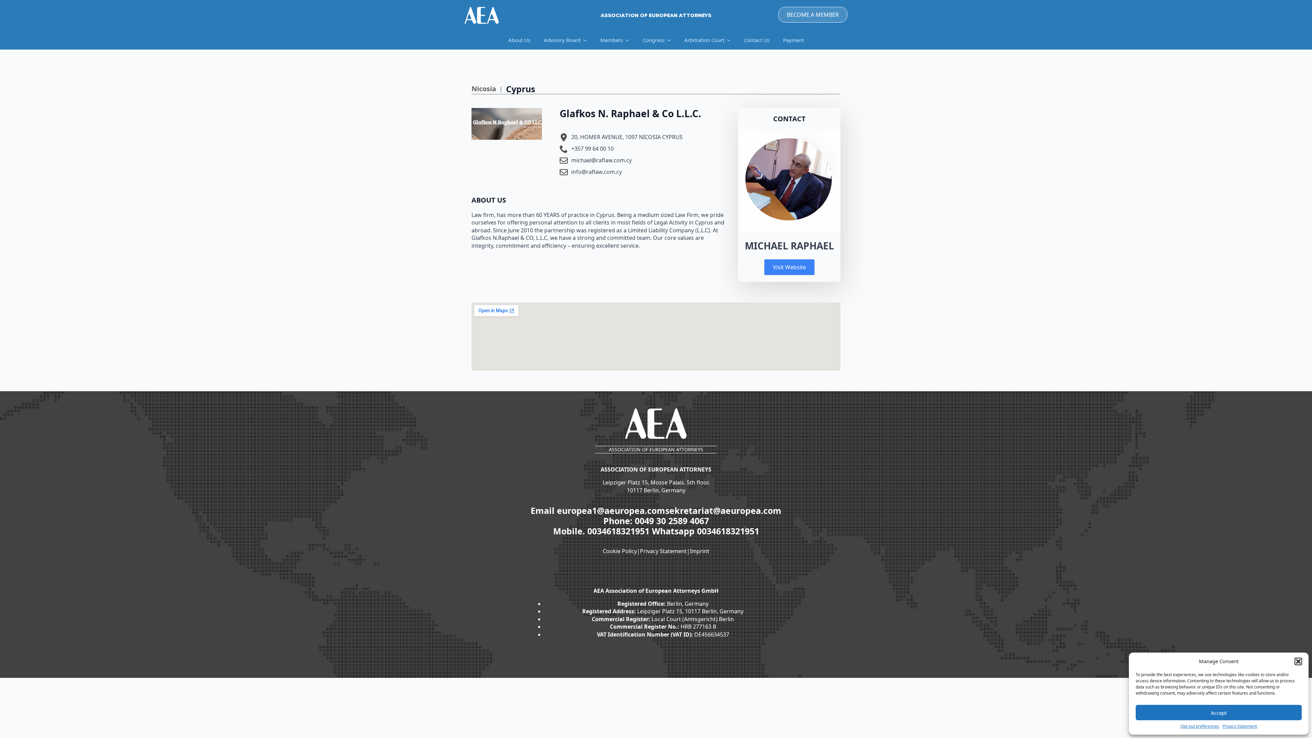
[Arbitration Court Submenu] (730, 40)
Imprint (699, 551)
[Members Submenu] (629, 40)
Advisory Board (562, 40)
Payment (793, 40)
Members (611, 40)
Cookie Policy (620, 551)
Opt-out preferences (1199, 726)
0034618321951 (619, 531)
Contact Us (756, 40)
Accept (1219, 712)
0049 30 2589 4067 (672, 521)
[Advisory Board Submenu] (586, 40)
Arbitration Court (704, 40)
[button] (1298, 661)
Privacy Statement (1239, 726)
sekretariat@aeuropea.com (723, 510)
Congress (654, 40)
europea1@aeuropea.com (611, 510)
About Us (519, 40)
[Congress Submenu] (671, 40)
